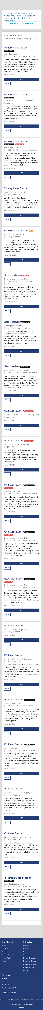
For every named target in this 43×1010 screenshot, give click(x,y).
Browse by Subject (29, 961)
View (21, 79)
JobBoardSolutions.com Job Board (21, 1004)
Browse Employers (29, 958)
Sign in (25, 949)
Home (4, 946)
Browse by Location (30, 964)
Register (26, 946)
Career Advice (28, 955)
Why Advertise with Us (9, 988)
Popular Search (28, 970)
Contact (4, 952)
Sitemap (4, 961)
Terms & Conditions (8, 955)
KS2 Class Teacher (14, 410)
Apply (7, 84)
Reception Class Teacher (17, 877)
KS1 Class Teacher (14, 440)
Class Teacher (11, 275)
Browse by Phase (29, 967)
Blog (24, 952)
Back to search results (22, 23)
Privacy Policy (6, 958)
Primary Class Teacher (16, 47)
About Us (5, 949)
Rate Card (5, 985)
